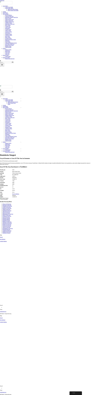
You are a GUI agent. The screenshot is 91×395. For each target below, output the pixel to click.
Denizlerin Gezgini (6, 220)
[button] (13, 8)
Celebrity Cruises (8, 22)
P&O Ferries (7, 51)
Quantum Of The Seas (6, 210)
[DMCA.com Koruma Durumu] (45, 303)
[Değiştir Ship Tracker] (20, 98)
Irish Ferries (7, 50)
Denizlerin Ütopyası (6, 232)
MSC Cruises (7, 25)
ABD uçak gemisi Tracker (13, 9)
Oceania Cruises (8, 38)
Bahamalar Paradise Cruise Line (11, 17)
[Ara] (0, 60)
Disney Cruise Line (9, 20)
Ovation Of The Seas (6, 207)
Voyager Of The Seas (6, 226)
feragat (1, 237)
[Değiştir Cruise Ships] (20, 107)
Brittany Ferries (8, 49)
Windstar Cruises (8, 34)
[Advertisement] (45, 76)
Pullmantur (7, 40)
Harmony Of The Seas (6, 208)
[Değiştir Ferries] (20, 142)
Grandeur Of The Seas (6, 230)
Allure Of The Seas (6, 211)
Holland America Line (9, 21)
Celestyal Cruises (8, 35)
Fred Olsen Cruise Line (9, 44)
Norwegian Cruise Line (9, 24)
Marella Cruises (8, 46)
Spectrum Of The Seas (6, 205)
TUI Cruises (7, 32)
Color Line (7, 53)
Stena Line (7, 54)
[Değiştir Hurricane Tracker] (20, 148)
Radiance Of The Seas (6, 224)
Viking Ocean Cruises (9, 19)
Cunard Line (7, 26)
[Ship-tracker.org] (6, 3)
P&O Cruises (7, 37)
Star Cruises (7, 36)
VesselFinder (5, 12)
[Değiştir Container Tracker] (20, 151)
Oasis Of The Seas (6, 212)
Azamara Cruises (8, 31)
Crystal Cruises (8, 29)
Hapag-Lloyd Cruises (9, 45)
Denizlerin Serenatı (6, 218)
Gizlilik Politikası (3, 241)
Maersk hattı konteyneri (9, 58)
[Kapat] (2, 65)
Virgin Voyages (8, 47)
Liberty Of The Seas (6, 215)
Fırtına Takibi (7, 56)
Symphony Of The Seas (7, 206)
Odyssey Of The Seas (6, 204)
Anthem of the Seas (6, 209)
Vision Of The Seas (6, 227)
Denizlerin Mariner (6, 219)
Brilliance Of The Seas (6, 221)
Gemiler (4, 11)
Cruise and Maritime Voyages (11, 42)
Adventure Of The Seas (7, 222)
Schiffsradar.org (3, 311)
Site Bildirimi (2, 239)
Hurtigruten (7, 28)
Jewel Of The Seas (6, 217)
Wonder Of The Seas (6, 231)
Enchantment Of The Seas (7, 228)
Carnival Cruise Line (9, 16)
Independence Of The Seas (7, 214)
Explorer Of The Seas (6, 225)
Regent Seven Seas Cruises (10, 39)
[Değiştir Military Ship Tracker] (20, 100)
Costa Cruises (8, 27)
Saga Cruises (7, 41)
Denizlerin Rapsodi (6, 229)
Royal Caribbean (8, 15)
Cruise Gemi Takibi (9, 7)
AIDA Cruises (8, 30)
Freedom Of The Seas (6, 216)
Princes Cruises (8, 18)
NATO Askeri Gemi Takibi (13, 10)
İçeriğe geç (2, 0)
